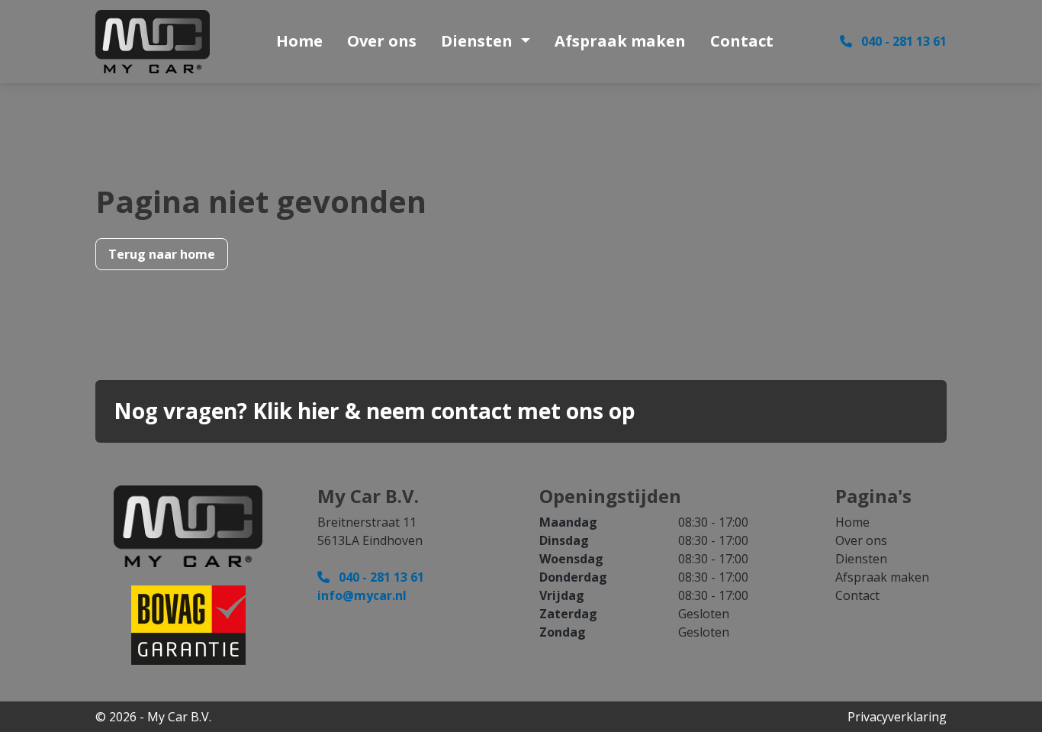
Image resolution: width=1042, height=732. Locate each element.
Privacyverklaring (897, 716)
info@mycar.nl (362, 595)
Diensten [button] (478, 41)
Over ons (381, 41)
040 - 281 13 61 (902, 41)
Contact (741, 41)
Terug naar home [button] (161, 254)
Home (299, 41)
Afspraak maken (620, 41)
